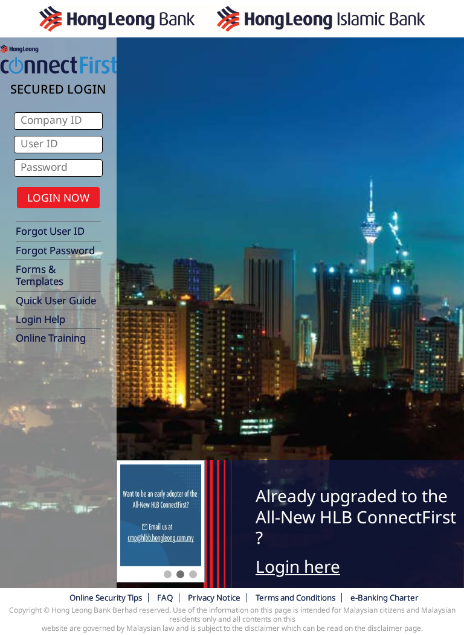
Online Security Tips (105, 597)
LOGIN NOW (58, 197)
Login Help (40, 319)
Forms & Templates (39, 275)
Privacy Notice (214, 597)
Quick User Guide (56, 300)
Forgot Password (55, 250)
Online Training (51, 338)
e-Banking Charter (384, 597)
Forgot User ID (50, 231)
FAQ (165, 597)
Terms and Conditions (295, 597)
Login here (298, 566)
